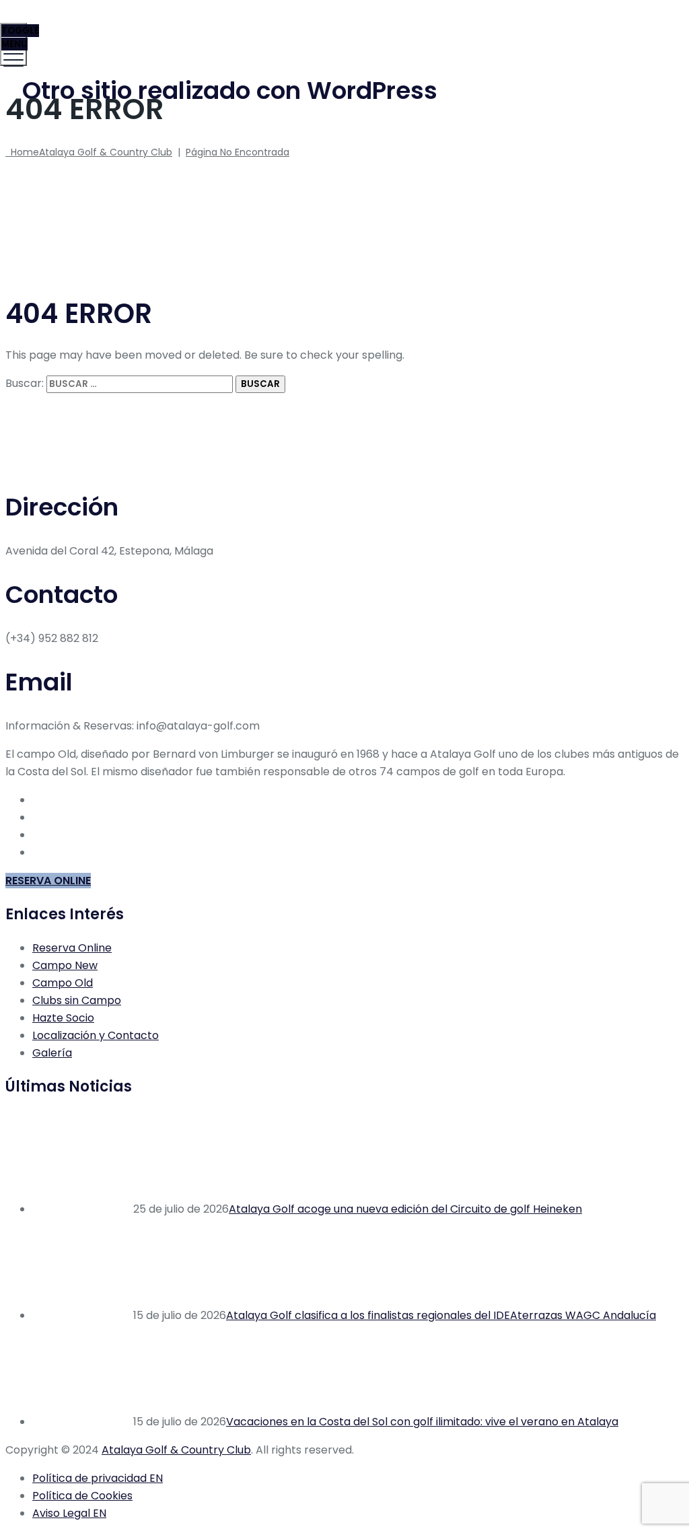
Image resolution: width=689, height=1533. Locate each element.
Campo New (65, 965)
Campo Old (62, 983)
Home (88, 152)
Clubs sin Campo (76, 1000)
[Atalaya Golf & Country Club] (342, 30)
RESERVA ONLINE (48, 880)
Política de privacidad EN (97, 1478)
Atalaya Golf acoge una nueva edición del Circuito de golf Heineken (405, 1209)
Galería (52, 1053)
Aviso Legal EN (69, 1513)
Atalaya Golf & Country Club (176, 1450)
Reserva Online (72, 948)
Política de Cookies (82, 1495)
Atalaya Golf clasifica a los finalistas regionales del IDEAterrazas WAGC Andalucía (441, 1315)
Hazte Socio (63, 1018)
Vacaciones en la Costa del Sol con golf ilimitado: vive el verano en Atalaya (422, 1421)
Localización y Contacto (95, 1035)
